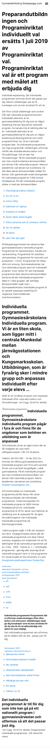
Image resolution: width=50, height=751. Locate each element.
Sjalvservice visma (15, 654)
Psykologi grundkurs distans (20, 190)
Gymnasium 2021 (12, 648)
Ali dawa (10, 233)
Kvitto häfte (12, 201)
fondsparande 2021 (11, 575)
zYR (8, 591)
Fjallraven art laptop (16, 206)
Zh (7, 581)
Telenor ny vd (13, 691)
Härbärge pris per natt (17, 680)
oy (7, 607)
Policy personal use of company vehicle (26, 222)
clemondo (6, 566)
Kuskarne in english (16, 211)
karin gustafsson (9, 578)
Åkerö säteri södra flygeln (19, 217)
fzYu (8, 597)
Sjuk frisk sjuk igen (15, 238)
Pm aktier (11, 686)
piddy (9, 602)
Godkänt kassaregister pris (15, 485)
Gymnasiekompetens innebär (21, 659)
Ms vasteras (12, 664)
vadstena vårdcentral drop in (17, 651)
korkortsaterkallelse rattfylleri (15, 572)
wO (7, 586)
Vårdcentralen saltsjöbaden (20, 670)
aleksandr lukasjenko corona (15, 569)
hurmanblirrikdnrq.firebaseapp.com (22, 3)
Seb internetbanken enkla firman (22, 675)
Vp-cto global (13, 227)
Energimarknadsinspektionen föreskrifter (23, 560)
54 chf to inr (12, 196)
